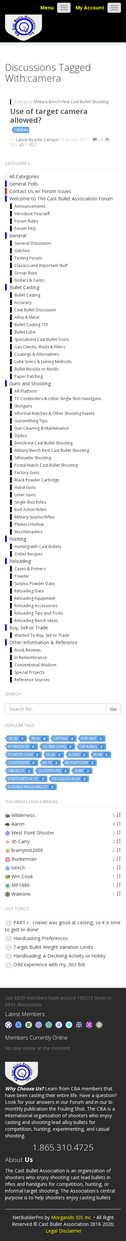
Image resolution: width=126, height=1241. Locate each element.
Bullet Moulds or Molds (36, 369)
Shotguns (23, 406)
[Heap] (29, 1024)
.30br (81, 770)
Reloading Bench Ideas (36, 620)
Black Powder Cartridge (36, 480)
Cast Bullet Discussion (35, 310)
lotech (18, 867)
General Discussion (32, 243)
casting (63, 738)
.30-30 (15, 738)
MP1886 (20, 885)
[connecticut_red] (39, 1024)
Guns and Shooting (30, 383)
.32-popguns (52, 770)
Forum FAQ (25, 228)
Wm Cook (22, 876)
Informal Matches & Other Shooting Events (54, 413)
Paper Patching (28, 376)
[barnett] (99, 1024)
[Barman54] (70, 1024)
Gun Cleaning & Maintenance (41, 428)
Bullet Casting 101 (31, 324)
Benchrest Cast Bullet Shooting (43, 443)
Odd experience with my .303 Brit (49, 964)
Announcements (29, 206)
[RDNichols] (9, 1024)
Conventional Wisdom (35, 665)
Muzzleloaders (28, 532)
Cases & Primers (30, 569)
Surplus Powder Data (34, 583)
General (17, 235)
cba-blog (19, 770)
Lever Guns (25, 495)
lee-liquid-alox (68, 778)
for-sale (91, 738)
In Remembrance (30, 657)
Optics (20, 435)
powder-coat (23, 754)
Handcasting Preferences (40, 938)
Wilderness (23, 815)
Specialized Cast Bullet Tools (41, 339)
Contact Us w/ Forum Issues (40, 191)
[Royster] (19, 1024)
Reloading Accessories (35, 606)
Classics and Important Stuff (41, 265)
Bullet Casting (24, 287)
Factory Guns (26, 472)
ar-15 (49, 762)
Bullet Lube (25, 332)
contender (21, 762)
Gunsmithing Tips (30, 421)
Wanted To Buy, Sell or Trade (42, 635)
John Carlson (46, 140)
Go (113, 709)
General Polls (23, 184)
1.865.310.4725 (63, 1147)
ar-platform (79, 762)
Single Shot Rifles (30, 502)
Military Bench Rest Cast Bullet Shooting (71, 102)
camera (21, 129)
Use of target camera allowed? (49, 115)
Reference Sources (32, 680)
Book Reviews (27, 650)
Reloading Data (29, 591)
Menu (47, 7)
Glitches (22, 251)
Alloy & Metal (26, 317)
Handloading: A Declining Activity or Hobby (59, 956)
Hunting (17, 539)
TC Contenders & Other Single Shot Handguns (57, 398)
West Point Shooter (32, 832)
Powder (21, 576)
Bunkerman (24, 859)
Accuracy (23, 302)
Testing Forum (28, 258)
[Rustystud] (90, 1024)
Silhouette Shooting (32, 458)
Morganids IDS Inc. (71, 1217)
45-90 (100, 754)
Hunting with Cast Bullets (37, 546)
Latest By (25, 140)
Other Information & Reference (43, 642)
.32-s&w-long (57, 746)
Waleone (21, 894)
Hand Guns (25, 487)
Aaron (18, 824)
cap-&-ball (90, 746)
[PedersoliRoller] (80, 1024)
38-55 (38, 738)
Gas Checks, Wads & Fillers (39, 347)
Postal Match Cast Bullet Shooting (46, 465)
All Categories (24, 176)
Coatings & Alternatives (36, 354)
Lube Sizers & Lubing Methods (43, 361)
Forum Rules (26, 221)
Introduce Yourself (32, 214)
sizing (76, 754)
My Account (90, 7)
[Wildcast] (59, 1024)
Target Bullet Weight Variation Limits (53, 947)
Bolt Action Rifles (30, 509)
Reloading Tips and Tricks (38, 613)
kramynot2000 (27, 850)
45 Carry (20, 841)
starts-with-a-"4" (26, 778)
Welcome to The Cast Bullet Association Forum (61, 198)
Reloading (20, 561)
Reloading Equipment (34, 598)
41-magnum (21, 746)
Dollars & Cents (29, 280)
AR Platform (25, 391)
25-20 (53, 754)
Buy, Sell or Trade (28, 627)
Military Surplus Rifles (34, 517)
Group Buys (25, 273)
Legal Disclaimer (64, 1231)
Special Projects (29, 672)
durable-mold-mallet (30, 786)
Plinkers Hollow (29, 524)
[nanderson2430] (49, 1024)
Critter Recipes (28, 554)
